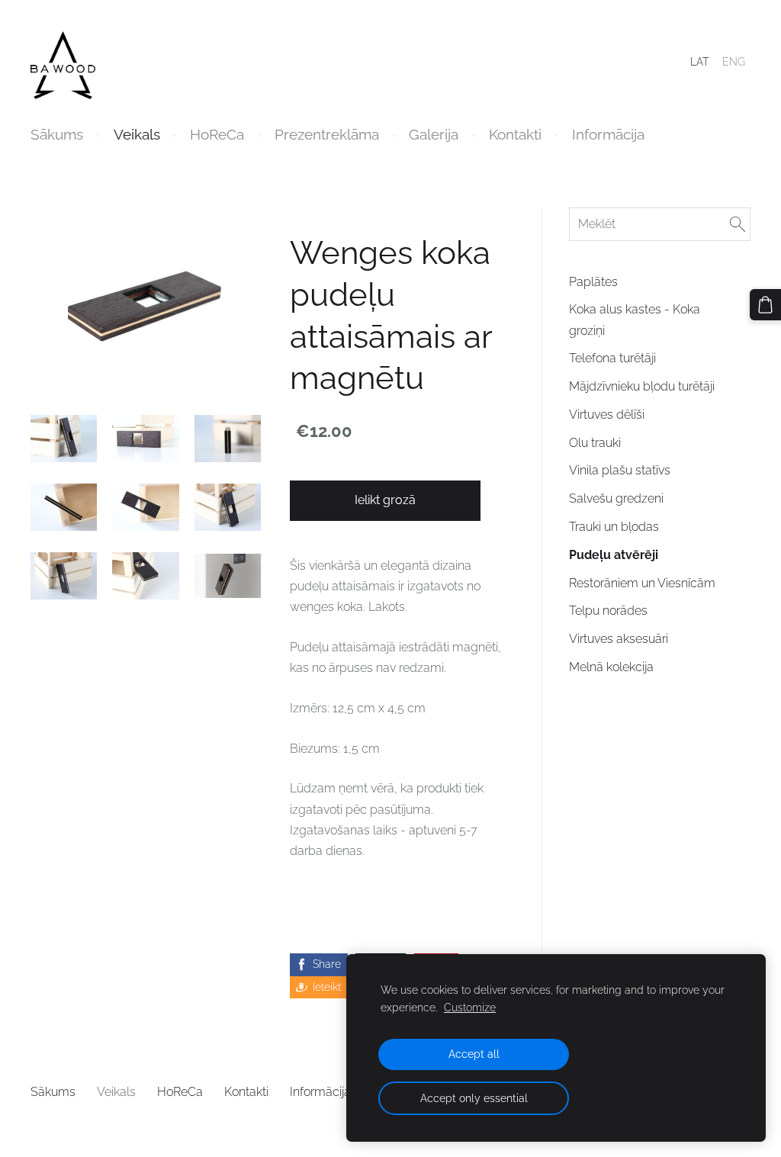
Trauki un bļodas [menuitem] (614, 526)
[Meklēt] (737, 223)
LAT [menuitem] (699, 62)
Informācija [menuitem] (608, 134)
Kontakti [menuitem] (515, 134)
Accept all (474, 1053)
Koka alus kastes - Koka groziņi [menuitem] (634, 319)
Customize (470, 1007)
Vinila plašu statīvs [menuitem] (619, 470)
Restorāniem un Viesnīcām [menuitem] (642, 583)
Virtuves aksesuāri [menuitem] (618, 639)
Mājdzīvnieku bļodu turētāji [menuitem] (642, 386)
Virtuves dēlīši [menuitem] (606, 414)
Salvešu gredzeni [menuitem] (616, 498)
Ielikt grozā (385, 500)
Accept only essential (474, 1097)
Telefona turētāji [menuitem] (612, 358)
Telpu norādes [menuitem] (608, 610)
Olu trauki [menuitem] (595, 442)
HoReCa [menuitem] (217, 134)
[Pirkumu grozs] (765, 304)
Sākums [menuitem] (57, 134)
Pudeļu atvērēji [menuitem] (613, 555)
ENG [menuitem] (733, 62)
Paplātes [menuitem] (593, 282)
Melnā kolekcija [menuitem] (611, 667)
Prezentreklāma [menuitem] (327, 134)
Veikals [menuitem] (137, 134)
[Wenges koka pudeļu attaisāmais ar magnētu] (64, 438)
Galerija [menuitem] (433, 134)
